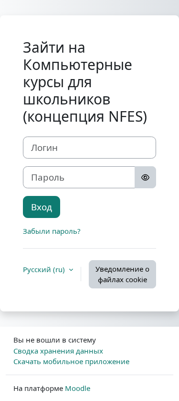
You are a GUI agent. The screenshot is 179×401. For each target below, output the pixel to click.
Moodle (77, 388)
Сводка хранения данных (58, 350)
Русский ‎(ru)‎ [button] (45, 269)
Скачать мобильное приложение (71, 361)
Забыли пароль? (52, 231)
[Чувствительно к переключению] (145, 177)
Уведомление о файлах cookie (122, 274)
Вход (41, 207)
